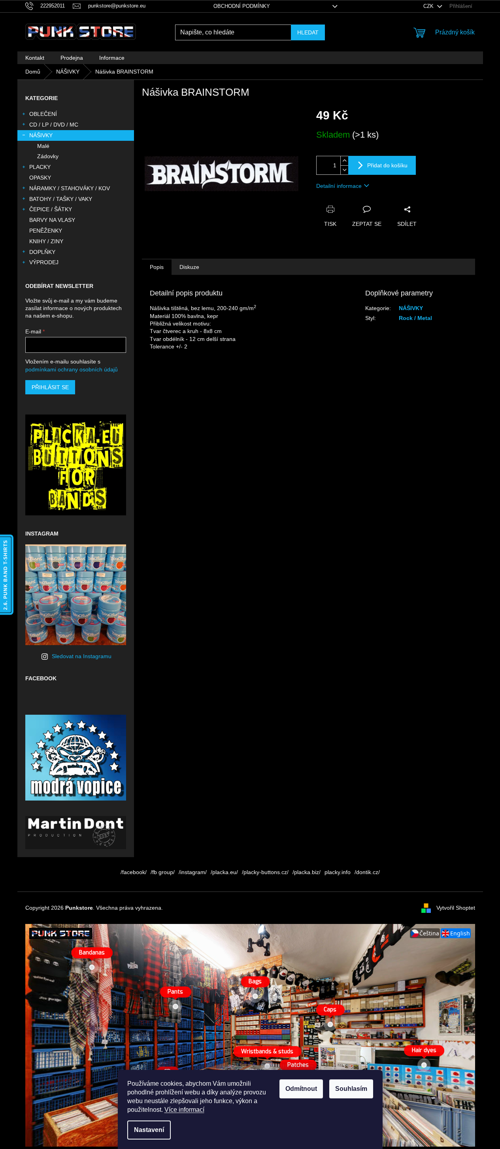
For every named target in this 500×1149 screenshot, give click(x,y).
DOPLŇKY (42, 252)
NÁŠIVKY (41, 135)
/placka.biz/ (306, 872)
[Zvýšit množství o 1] (344, 160)
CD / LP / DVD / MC (53, 124)
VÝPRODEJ (43, 262)
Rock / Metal (415, 318)
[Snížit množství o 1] (344, 169)
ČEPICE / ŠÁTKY (50, 209)
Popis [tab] (157, 267)
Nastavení (149, 1129)
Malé (43, 146)
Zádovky (47, 156)
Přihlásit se (50, 387)
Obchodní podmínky (241, 6)
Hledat (308, 32)
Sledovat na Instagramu (81, 656)
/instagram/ (193, 872)
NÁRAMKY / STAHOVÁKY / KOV (69, 188)
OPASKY (40, 177)
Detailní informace (339, 186)
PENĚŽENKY (45, 230)
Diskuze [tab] (189, 267)
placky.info (338, 872)
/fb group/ (163, 872)
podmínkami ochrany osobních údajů (71, 369)
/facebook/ (134, 872)
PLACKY (40, 167)
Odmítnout (301, 1088)
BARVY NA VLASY (52, 220)
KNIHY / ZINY (46, 241)
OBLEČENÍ (43, 114)
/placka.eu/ (224, 872)
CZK (429, 6)
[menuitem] (34, 57)
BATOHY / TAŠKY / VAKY (60, 199)
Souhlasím (351, 1088)
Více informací (184, 1109)
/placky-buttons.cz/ (265, 872)
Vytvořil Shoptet (455, 907)
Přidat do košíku (387, 165)
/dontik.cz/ (367, 872)
